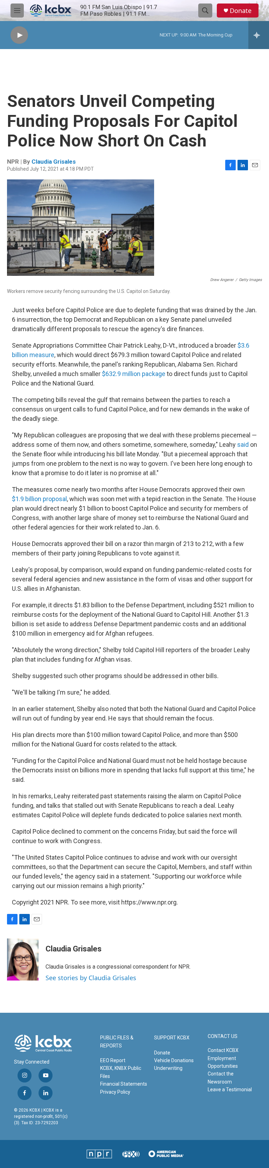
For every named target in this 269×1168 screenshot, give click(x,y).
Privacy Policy (115, 1092)
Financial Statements (123, 1084)
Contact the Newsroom (221, 1077)
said (243, 444)
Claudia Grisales (54, 161)
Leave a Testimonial (230, 1089)
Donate (240, 10)
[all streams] (258, 35)
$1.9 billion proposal (39, 499)
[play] (19, 35)
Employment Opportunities (223, 1062)
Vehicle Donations (174, 1060)
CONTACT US (222, 1036)
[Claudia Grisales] (23, 959)
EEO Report (112, 1060)
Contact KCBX (223, 1050)
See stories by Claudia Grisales (91, 978)
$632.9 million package (133, 373)
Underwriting (168, 1068)
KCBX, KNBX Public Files (120, 1072)
